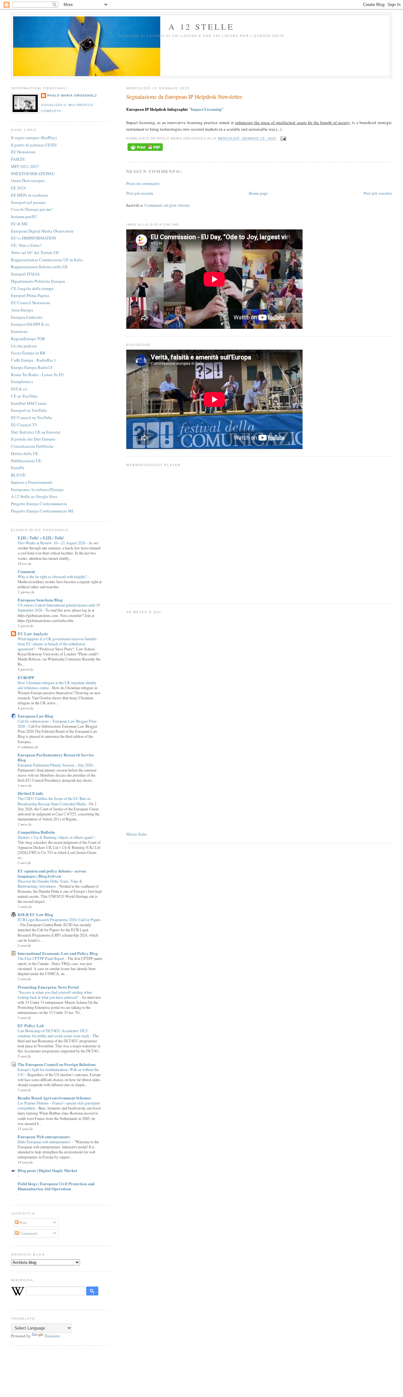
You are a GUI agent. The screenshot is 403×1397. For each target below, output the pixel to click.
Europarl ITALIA (25, 274)
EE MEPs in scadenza (29, 195)
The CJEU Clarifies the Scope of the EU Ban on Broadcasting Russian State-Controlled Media (54, 801)
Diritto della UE (24, 453)
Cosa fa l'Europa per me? (32, 209)
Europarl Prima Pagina (30, 295)
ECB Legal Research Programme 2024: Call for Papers (59, 919)
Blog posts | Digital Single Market (47, 1170)
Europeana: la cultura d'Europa (37, 489)
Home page (258, 193)
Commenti (28, 1233)
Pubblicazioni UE (26, 461)
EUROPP (26, 677)
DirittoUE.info (30, 793)
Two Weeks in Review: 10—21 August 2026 (52, 542)
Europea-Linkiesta (27, 317)
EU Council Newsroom (30, 302)
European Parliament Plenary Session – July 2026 (56, 764)
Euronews (19, 331)
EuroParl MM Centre (29, 403)
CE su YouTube (24, 396)
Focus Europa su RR (28, 353)
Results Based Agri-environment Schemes (54, 1098)
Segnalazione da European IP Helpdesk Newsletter (184, 96)
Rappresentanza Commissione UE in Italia (47, 260)
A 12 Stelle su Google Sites (34, 496)
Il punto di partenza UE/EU (34, 145)
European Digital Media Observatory (42, 231)
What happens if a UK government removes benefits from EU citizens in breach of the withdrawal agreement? (57, 643)
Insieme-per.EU (24, 216)
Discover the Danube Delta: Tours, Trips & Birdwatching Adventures (50, 884)
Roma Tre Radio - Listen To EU (37, 374)
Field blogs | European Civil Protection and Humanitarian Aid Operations (56, 1186)
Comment (26, 571)
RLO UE (18, 475)
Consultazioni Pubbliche (32, 446)
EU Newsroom (23, 152)
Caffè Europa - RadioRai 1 (33, 360)
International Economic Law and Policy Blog (58, 953)
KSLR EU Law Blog (35, 914)
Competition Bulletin (36, 832)
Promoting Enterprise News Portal (48, 987)
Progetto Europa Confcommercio (39, 503)
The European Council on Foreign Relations (57, 1064)
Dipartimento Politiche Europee (38, 281)
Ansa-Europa (22, 310)
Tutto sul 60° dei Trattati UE (35, 252)
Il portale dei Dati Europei (33, 439)
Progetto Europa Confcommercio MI (42, 511)
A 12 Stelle (201, 26)
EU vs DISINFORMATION (33, 238)
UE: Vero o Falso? (26, 245)
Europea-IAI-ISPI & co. (30, 324)
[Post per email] (282, 138)
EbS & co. (19, 389)
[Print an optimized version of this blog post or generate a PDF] (145, 151)
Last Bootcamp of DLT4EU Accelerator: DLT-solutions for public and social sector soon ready (54, 1033)
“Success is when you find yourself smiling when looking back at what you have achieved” (55, 995)
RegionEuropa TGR (28, 338)
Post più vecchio (378, 193)
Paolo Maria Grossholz (72, 95)
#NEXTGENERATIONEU (33, 173)
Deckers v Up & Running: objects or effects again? (56, 837)
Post (23, 1222)
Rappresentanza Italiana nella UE (39, 266)
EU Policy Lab (31, 1025)
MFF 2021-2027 (25, 166)
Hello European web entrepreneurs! (45, 1141)
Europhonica (22, 381)
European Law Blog (35, 716)
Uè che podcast (24, 346)
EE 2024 (18, 188)
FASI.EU (18, 159)
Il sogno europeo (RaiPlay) (34, 137)
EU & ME (19, 224)
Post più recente (139, 193)
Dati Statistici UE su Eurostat (35, 432)
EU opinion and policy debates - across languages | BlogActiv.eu (52, 873)
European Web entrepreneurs (44, 1137)
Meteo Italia (136, 834)
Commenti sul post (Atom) (167, 205)
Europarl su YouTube (29, 410)
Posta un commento (143, 183)
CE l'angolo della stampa (32, 288)
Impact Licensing (206, 109)
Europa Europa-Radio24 (32, 367)
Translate (52, 1336)
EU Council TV (24, 425)
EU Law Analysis (33, 633)
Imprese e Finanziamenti (32, 482)
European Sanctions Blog (40, 600)
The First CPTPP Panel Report (41, 958)
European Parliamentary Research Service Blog (56, 757)
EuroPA (17, 468)
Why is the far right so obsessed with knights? (53, 576)
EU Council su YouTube (31, 417)
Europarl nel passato (28, 202)
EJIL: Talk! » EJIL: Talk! (41, 538)
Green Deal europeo (28, 180)
